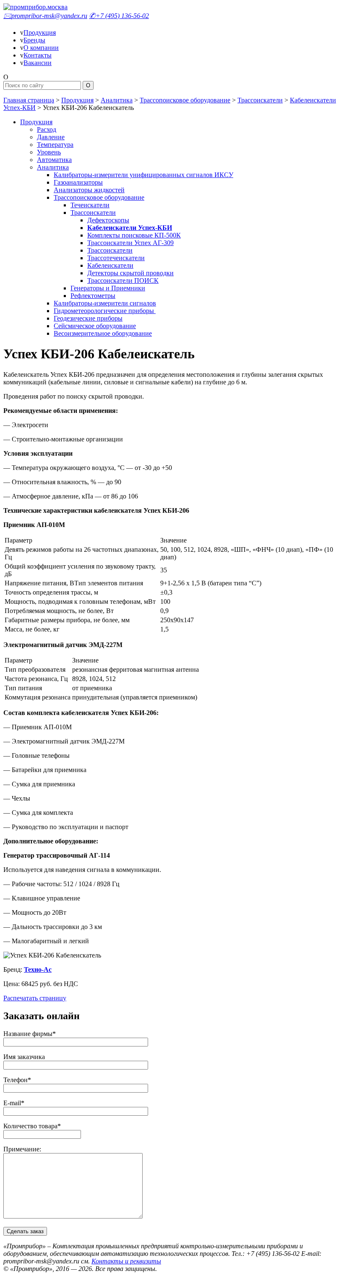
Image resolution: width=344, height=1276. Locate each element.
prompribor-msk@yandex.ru (45, 15)
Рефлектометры (92, 295)
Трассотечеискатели (116, 257)
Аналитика (117, 100)
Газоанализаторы (78, 182)
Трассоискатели (260, 100)
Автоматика (54, 159)
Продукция (39, 32)
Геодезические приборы (88, 318)
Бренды (34, 40)
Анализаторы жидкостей (89, 189)
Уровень (49, 152)
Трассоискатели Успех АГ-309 (130, 242)
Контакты (37, 55)
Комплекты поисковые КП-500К (134, 235)
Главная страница (28, 100)
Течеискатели (89, 205)
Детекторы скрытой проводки (130, 273)
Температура (55, 144)
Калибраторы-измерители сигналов (105, 303)
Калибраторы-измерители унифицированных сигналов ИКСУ (143, 174)
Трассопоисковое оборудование (185, 100)
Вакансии (37, 62)
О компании (41, 47)
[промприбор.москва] (35, 6)
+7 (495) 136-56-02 (119, 15)
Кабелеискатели (110, 265)
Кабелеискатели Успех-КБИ (129, 227)
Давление (51, 137)
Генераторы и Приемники (107, 288)
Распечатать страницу (34, 998)
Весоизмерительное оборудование (103, 333)
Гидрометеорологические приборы (105, 310)
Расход (46, 129)
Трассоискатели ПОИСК (123, 280)
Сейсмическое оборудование (95, 325)
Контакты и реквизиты (126, 1261)
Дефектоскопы (108, 220)
